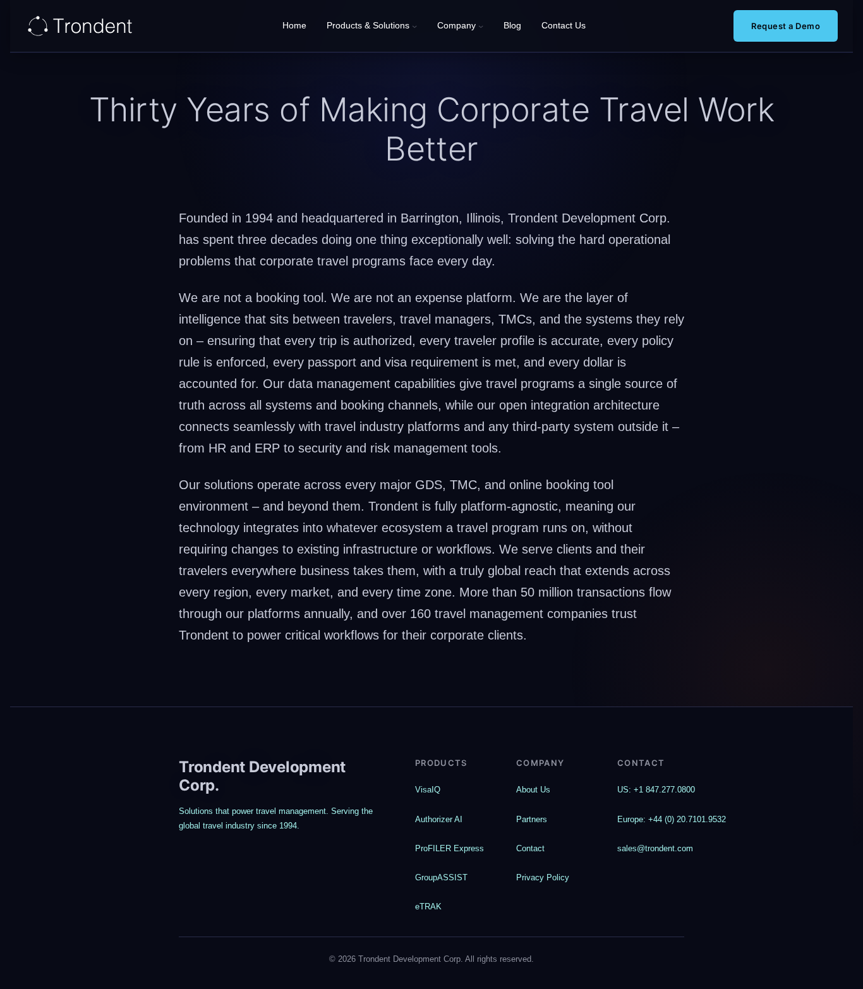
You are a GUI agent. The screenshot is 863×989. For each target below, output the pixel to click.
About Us (533, 789)
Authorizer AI (438, 819)
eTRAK (428, 906)
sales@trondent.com (655, 848)
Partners (531, 819)
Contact (530, 848)
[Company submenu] (480, 25)
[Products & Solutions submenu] (414, 25)
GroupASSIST (441, 877)
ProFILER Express (449, 848)
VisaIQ (427, 789)
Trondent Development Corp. (262, 776)
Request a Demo (785, 26)
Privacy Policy (542, 877)
